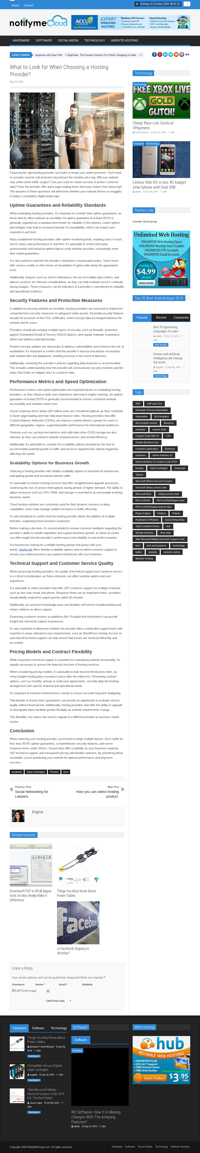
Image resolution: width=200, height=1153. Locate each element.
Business (169, 423)
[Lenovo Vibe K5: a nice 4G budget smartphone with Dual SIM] (161, 159)
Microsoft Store (143, 494)
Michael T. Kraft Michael (42, 1046)
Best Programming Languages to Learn (166, 329)
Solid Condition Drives (147, 526)
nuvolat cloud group (145, 221)
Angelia (37, 812)
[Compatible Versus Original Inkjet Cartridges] (17, 1071)
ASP (138, 403)
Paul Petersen (142, 132)
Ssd (168, 526)
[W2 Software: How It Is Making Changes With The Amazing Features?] (100, 1077)
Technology (94, 40)
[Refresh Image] (48, 990)
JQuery (139, 474)
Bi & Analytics (161, 416)
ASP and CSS (154, 403)
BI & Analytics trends (146, 423)
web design (161, 344)
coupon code (159, 429)
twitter (139, 552)
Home (15, 5)
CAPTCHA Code (55, 1001)
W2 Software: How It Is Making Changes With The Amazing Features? (96, 1117)
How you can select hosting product (97, 791)
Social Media (68, 40)
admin (138, 191)
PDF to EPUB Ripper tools (170, 500)
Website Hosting (124, 40)
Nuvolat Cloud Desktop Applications (141, 55)
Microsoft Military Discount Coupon (154, 481)
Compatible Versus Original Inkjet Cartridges (44, 1068)
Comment (18, 984)
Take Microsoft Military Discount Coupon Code (160, 539)
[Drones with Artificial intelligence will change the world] (143, 360)
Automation (142, 416)
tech (65, 771)
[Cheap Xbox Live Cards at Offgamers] (161, 100)
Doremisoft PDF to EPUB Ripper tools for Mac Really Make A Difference (31, 895)
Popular (142, 317)
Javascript (179, 468)
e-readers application (147, 449)
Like (173, 132)
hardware (17, 771)
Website (87, 984)
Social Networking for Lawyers (31, 791)
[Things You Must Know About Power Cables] (79, 865)
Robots (176, 513)
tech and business (156, 545)
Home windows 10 (162, 455)
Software (44, 40)
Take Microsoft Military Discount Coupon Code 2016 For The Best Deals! (45, 1094)
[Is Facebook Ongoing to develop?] (79, 922)
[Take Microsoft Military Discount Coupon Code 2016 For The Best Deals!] (17, 1095)
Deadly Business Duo (147, 442)
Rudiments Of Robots (147, 520)
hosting (139, 468)
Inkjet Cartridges (36, 771)
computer (141, 429)
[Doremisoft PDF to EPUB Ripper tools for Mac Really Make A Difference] (32, 865)
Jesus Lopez (36, 1102)
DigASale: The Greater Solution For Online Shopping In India (80, 55)
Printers (54, 771)
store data (165, 532)
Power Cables (143, 513)
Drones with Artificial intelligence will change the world (167, 358)
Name (40, 984)
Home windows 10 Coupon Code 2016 (156, 461)
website (153, 552)
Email (63, 984)
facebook (170, 449)
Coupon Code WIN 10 (147, 436)
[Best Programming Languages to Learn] (143, 333)
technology (179, 545)
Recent (161, 317)
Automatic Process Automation (152, 410)
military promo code (168, 494)
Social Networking (174, 520)
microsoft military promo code (151, 487)
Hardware (21, 40)
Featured (139, 143)
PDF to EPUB (143, 500)
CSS (168, 436)
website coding (172, 552)
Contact (28, 5)
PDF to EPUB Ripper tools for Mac (154, 507)
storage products (144, 532)
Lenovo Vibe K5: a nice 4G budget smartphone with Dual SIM (159, 185)
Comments (181, 317)
